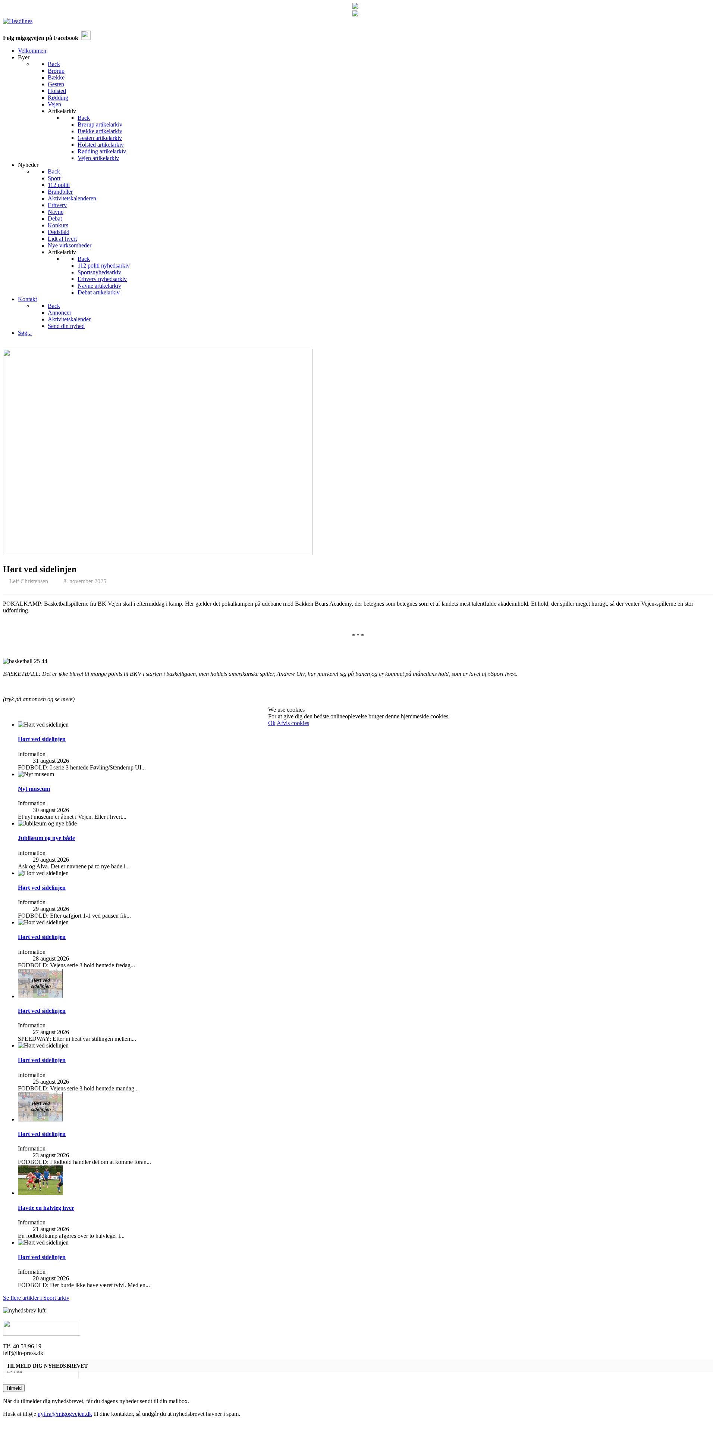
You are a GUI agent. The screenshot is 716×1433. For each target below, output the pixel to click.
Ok (272, 723)
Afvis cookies (293, 723)
